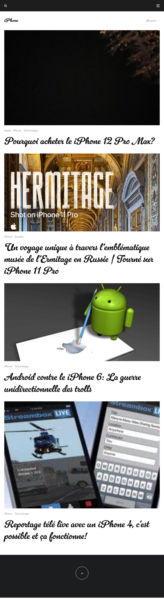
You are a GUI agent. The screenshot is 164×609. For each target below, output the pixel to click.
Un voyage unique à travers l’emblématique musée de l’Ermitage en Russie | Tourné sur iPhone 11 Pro (78, 259)
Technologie (30, 130)
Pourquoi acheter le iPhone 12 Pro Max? (79, 141)
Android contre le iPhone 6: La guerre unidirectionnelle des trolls (72, 383)
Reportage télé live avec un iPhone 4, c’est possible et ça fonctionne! (76, 530)
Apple (7, 130)
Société (19, 236)
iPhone (17, 130)
